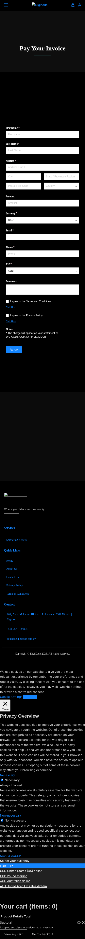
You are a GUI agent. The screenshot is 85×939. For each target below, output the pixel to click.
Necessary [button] (7, 775)
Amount (10, 196)
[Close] (6, 893)
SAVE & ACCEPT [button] (11, 856)
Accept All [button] (30, 697)
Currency (16, 213)
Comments (11, 281)
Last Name (17, 144)
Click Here (11, 307)
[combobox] (61, 186)
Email (14, 230)
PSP (13, 264)
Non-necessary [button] (11, 815)
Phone (15, 247)
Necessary (12, 780)
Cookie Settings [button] (11, 697)
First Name (17, 128)
